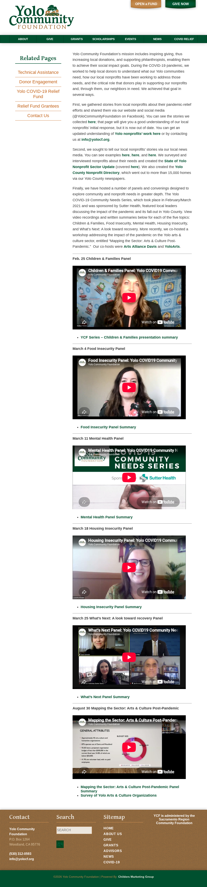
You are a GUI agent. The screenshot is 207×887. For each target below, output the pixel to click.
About (23, 39)
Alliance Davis (140, 247)
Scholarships (103, 39)
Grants (77, 39)
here (92, 122)
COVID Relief (184, 39)
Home (109, 828)
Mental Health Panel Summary (107, 517)
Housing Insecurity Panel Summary (111, 607)
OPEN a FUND (146, 4)
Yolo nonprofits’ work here (138, 134)
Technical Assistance (38, 72)
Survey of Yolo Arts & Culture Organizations (119, 795)
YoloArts (172, 247)
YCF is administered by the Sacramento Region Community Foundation (174, 819)
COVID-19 (112, 862)
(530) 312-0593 (20, 853)
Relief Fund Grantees (38, 106)
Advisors (113, 851)
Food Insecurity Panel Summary (108, 427)
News (157, 39)
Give (49, 39)
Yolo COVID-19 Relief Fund (38, 94)
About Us (113, 834)
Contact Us (38, 115)
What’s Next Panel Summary (105, 697)
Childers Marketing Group (136, 876)
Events (130, 39)
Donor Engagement (38, 81)
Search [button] (60, 844)
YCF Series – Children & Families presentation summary (129, 337)
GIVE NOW (180, 4)
